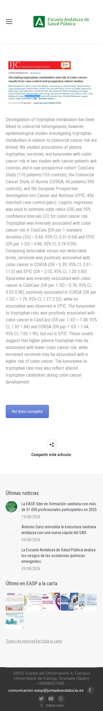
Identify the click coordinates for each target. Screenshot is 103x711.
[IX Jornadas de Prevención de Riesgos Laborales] (15, 620)
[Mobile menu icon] (9, 21)
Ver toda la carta (48, 641)
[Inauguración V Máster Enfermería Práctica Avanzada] (88, 602)
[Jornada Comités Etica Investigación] (70, 602)
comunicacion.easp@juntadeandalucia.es (46, 690)
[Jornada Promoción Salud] (15, 602)
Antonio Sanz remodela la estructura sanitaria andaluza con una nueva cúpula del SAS (58, 530)
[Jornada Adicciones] (33, 602)
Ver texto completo (27, 411)
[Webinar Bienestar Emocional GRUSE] (51, 602)
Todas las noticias (20, 641)
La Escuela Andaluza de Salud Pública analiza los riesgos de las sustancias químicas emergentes (58, 556)
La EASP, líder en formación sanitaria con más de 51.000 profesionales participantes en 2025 (59, 507)
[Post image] (11, 506)
